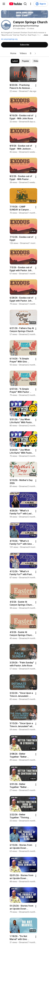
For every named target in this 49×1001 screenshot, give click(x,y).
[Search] (25, 3)
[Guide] (3, 3)
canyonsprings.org (10, 39)
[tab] (13, 53)
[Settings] (30, 3)
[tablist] (24, 53)
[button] (35, 53)
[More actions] (36, 85)
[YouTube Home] (15, 4)
